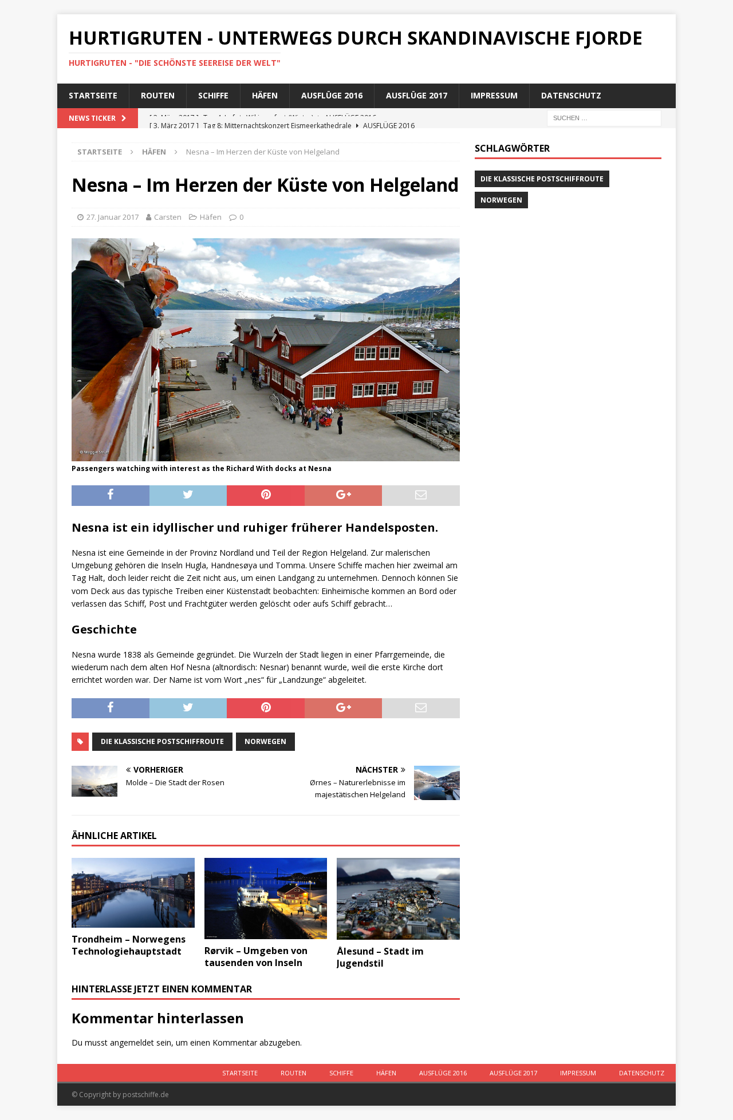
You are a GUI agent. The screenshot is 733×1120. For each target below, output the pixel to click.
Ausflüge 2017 (416, 95)
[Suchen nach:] (604, 117)
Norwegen (265, 741)
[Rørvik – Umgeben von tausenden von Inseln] (266, 899)
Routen (158, 95)
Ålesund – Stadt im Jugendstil (380, 957)
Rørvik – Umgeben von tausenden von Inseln (256, 956)
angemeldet (132, 1042)
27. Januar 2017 (112, 217)
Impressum (494, 95)
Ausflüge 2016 (331, 95)
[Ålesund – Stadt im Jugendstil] (398, 899)
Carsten (168, 217)
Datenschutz (571, 95)
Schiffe (213, 95)
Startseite (93, 95)
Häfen (265, 95)
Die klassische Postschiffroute (162, 741)
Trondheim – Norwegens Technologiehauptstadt (129, 945)
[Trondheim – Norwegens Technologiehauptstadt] (133, 893)
